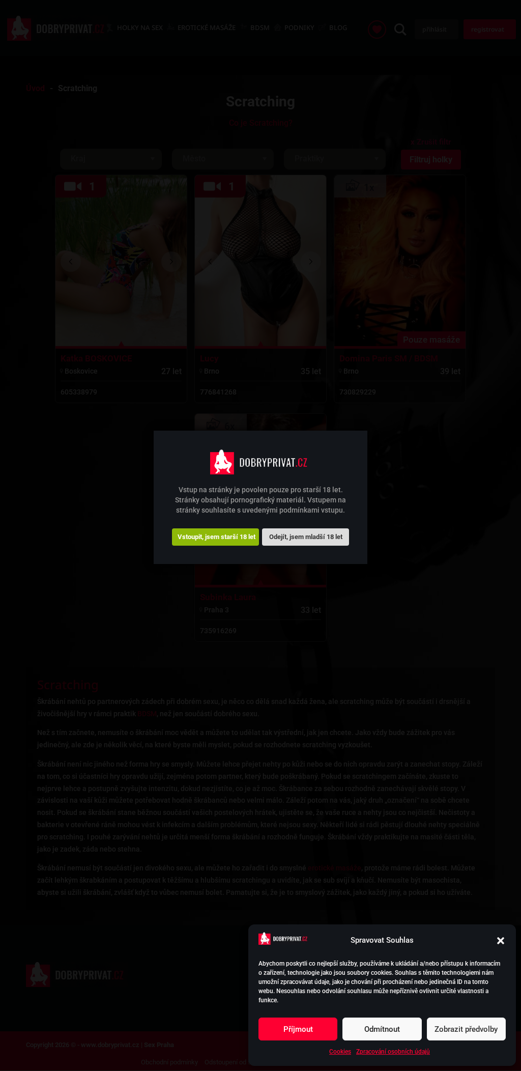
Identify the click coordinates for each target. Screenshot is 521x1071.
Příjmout (298, 1029)
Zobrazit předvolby (466, 1029)
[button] (501, 941)
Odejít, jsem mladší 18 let (305, 537)
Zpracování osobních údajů (393, 1051)
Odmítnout (382, 1029)
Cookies (340, 1051)
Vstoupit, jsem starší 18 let (216, 537)
